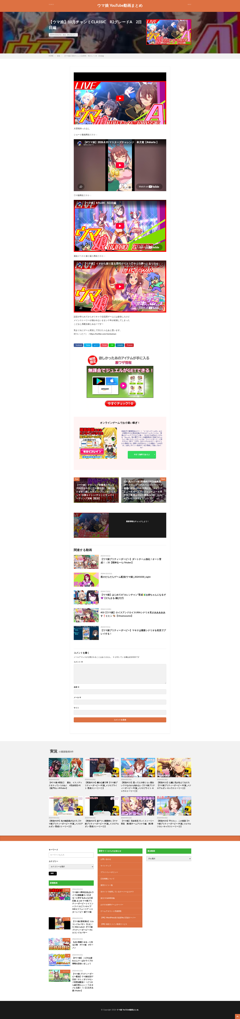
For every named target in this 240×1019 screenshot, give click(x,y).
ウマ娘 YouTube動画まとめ (120, 5)
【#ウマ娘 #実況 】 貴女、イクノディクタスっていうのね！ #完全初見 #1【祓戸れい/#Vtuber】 (65, 785)
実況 (64, 35)
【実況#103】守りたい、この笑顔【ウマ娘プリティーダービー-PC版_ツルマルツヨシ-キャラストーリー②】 (174, 823)
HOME (51, 56)
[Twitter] (88, 345)
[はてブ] (96, 345)
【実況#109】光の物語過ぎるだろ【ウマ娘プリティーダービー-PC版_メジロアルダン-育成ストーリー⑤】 (66, 823)
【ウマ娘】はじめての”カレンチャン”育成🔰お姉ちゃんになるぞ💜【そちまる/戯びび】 (133, 596)
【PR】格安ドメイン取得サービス (113, 924)
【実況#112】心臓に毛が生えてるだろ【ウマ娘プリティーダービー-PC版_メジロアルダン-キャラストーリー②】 (174, 785)
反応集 (67, 890)
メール (77, 697)
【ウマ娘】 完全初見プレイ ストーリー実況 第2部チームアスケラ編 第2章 (137, 822)
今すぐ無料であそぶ (142, 454)
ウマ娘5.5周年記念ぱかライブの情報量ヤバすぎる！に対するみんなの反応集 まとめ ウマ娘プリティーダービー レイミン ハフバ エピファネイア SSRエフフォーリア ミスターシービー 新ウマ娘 (83, 902)
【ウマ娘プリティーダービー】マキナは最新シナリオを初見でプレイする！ (133, 632)
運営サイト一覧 (106, 885)
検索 (52, 873)
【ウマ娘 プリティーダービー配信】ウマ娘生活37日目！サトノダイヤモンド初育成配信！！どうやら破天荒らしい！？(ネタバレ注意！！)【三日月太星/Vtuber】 (82, 982)
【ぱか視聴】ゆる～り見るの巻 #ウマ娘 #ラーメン (82, 945)
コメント (78, 662)
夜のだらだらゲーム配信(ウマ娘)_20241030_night (126, 577)
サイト (76, 708)
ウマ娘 (67, 919)
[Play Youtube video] (120, 98)
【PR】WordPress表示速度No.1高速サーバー (118, 918)
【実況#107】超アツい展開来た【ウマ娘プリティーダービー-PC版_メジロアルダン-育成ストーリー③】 (102, 823)
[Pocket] (104, 345)
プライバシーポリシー (109, 872)
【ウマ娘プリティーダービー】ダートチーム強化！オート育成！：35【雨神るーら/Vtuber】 (131, 561)
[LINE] (112, 345)
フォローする (137, 525)
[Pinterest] (129, 345)
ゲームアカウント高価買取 (111, 911)
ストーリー (66, 971)
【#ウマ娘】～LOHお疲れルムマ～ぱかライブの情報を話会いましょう (82, 961)
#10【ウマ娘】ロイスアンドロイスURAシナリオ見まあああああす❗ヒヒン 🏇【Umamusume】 (133, 614)
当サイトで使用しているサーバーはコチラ (117, 892)
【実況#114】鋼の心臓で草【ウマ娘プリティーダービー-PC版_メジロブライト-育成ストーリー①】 (101, 785)
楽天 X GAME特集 (107, 898)
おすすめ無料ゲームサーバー (111, 905)
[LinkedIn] (120, 345)
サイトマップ (105, 866)
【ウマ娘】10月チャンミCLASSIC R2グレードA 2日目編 (84, 56)
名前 (76, 687)
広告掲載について (107, 879)
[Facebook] (78, 345)
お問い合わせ (105, 859)
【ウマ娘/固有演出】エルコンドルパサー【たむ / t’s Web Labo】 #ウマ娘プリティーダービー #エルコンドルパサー (83, 927)
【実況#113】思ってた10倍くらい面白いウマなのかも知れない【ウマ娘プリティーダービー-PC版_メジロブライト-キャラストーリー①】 (138, 787)
